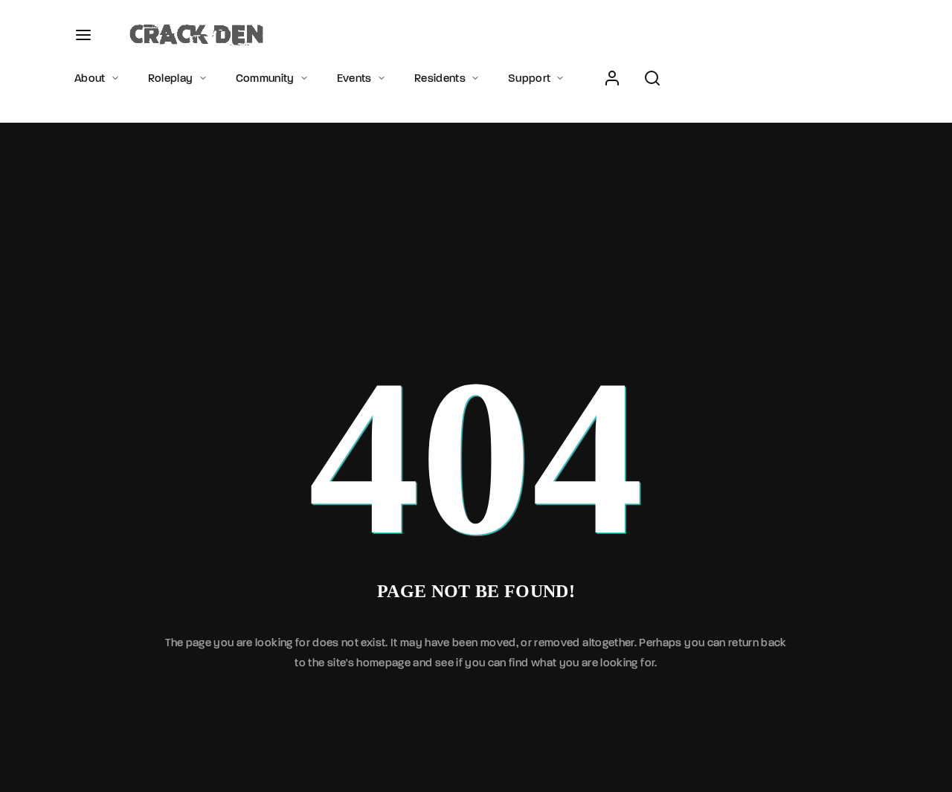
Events (354, 78)
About (90, 78)
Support (529, 78)
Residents (440, 78)
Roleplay (170, 78)
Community (265, 78)
